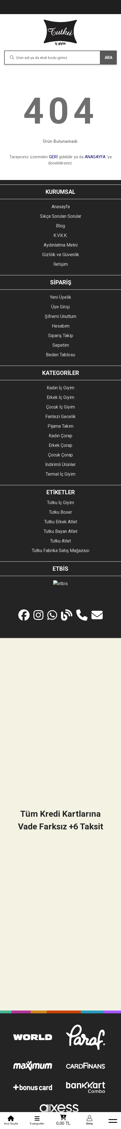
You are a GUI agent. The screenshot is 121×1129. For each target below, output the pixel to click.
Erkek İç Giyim (60, 397)
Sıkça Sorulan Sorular (60, 216)
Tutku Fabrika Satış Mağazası (60, 550)
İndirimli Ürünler (60, 464)
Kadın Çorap (60, 435)
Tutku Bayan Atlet (60, 531)
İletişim (60, 264)
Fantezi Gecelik (60, 416)
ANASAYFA (95, 156)
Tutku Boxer (60, 512)
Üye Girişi (60, 306)
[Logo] (60, 32)
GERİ (53, 156)
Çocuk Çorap (60, 455)
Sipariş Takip (60, 335)
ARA (108, 57)
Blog (60, 226)
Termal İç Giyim (60, 474)
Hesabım (61, 326)
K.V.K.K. (60, 235)
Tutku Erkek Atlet (60, 521)
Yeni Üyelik (60, 297)
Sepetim (60, 345)
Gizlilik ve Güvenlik (60, 254)
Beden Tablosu (60, 354)
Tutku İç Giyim (60, 502)
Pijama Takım (60, 426)
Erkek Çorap (60, 445)
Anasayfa (60, 206)
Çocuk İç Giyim (60, 407)
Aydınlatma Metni (61, 245)
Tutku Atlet (60, 541)
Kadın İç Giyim (60, 387)
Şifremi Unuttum (60, 316)
